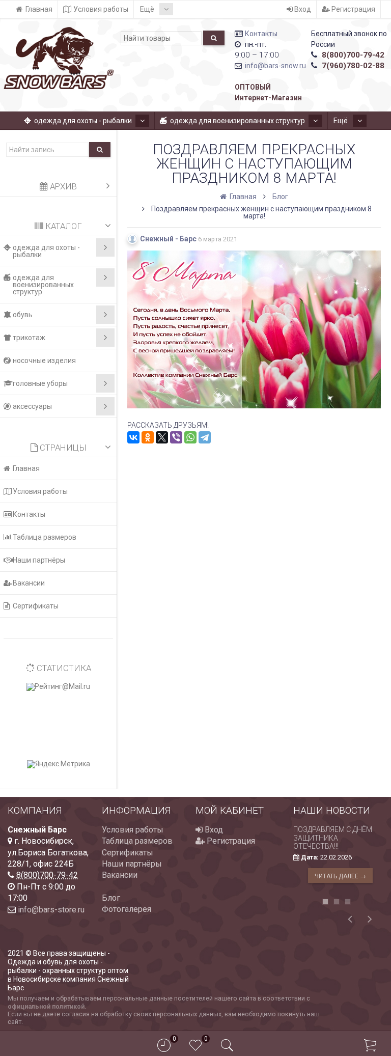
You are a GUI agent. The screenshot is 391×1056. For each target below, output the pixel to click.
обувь (23, 315)
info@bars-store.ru (51, 909)
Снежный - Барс (168, 239)
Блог (111, 898)
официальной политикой (46, 1006)
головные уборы (40, 383)
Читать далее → (340, 876)
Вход (302, 9)
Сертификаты (36, 606)
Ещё (148, 9)
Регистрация (352, 9)
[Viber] (176, 437)
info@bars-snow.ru (275, 66)
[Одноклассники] (148, 437)
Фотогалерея (126, 909)
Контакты (261, 34)
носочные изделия (44, 360)
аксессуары (32, 406)
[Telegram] (205, 437)
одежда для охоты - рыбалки (83, 121)
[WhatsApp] (190, 437)
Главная (38, 9)
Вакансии (29, 583)
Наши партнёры (39, 560)
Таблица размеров (44, 537)
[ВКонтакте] (133, 437)
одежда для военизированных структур (237, 121)
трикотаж (29, 338)
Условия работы (100, 9)
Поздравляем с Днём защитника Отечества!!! (332, 838)
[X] (162, 437)
